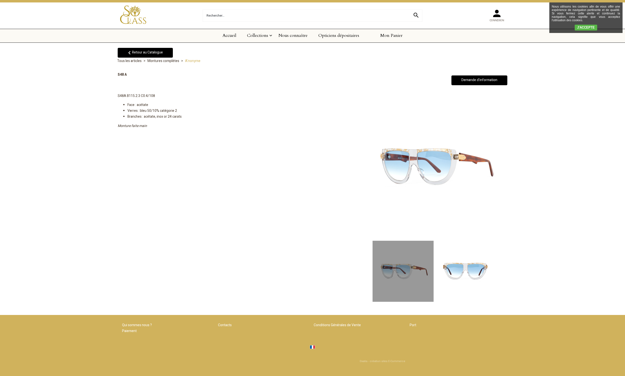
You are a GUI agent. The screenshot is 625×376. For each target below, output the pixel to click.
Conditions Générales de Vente (337, 325)
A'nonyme (192, 60)
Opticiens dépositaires (338, 35)
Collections (257, 35)
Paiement (129, 331)
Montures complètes (163, 60)
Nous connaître (293, 35)
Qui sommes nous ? (137, 325)
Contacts (225, 325)
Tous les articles (129, 60)
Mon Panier (391, 35)
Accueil (229, 35)
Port (413, 325)
